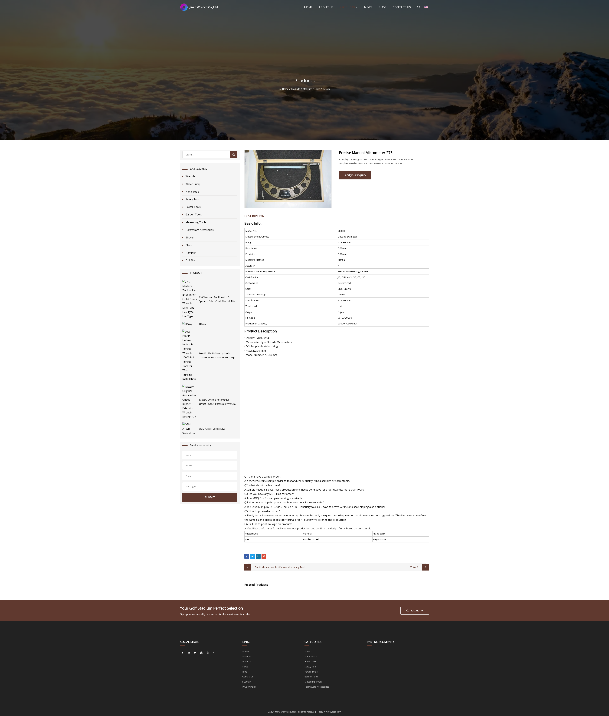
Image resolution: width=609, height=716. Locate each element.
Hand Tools (192, 191)
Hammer (191, 252)
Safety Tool (192, 199)
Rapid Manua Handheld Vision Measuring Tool (279, 567)
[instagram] (207, 652)
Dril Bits (190, 260)
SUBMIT (210, 497)
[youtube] (201, 652)
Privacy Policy (249, 686)
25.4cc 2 (414, 567)
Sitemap (246, 681)
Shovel (189, 237)
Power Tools (193, 207)
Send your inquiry (355, 175)
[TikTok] (214, 652)
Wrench (190, 176)
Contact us (402, 7)
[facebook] (182, 652)
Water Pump (193, 184)
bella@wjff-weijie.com (330, 711)
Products (347, 7)
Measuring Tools (311, 88)
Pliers (189, 245)
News (368, 7)
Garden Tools (194, 214)
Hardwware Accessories (200, 230)
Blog (382, 7)
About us (326, 7)
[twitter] (195, 652)
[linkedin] (188, 652)
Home (308, 7)
